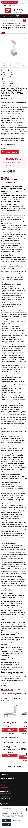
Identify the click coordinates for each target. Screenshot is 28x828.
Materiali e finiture (5, 798)
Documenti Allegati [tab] (8, 183)
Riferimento (4, 98)
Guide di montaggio (5, 794)
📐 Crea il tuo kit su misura (9, 2)
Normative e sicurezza (6, 796)
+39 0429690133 (11, 5)
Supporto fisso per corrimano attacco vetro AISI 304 (9, 722)
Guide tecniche (5, 791)
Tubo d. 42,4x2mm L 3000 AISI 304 (9, 747)
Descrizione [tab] (5, 177)
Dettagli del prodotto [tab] (9, 180)
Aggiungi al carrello (9, 152)
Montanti (23, 2)
